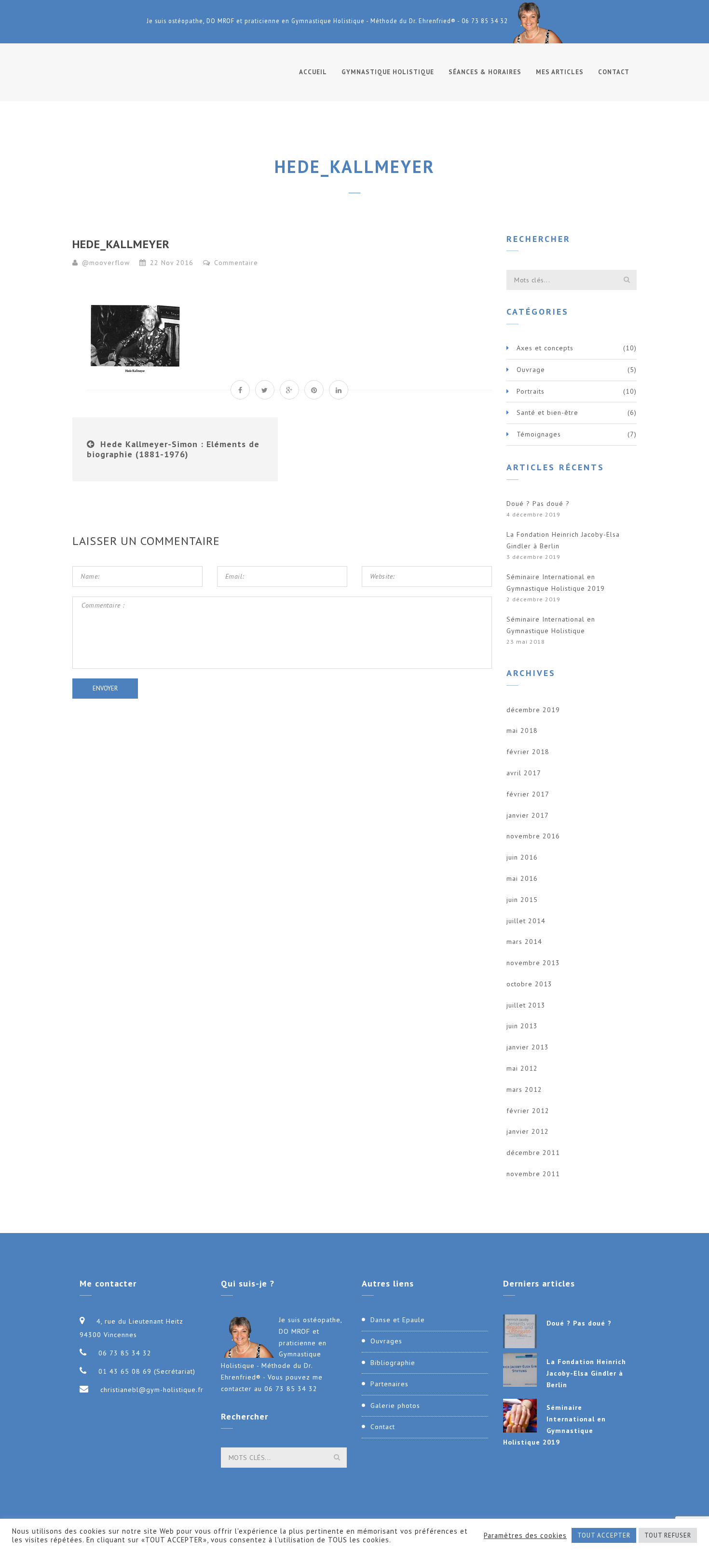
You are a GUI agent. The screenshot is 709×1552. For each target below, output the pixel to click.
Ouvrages (386, 1341)
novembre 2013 (533, 962)
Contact (613, 72)
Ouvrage (531, 369)
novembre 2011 (533, 1173)
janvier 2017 (527, 815)
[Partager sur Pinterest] (314, 389)
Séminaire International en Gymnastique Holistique (550, 625)
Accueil (313, 72)
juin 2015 (522, 899)
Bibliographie (392, 1362)
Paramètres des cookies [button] (525, 1535)
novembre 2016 (533, 836)
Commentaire (235, 262)
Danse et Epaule (397, 1319)
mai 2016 (522, 878)
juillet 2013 (525, 1005)
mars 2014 (524, 941)
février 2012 (527, 1110)
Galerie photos (395, 1405)
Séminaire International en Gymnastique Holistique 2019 (555, 582)
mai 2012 (522, 1068)
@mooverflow (106, 262)
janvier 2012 (527, 1131)
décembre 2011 (533, 1152)
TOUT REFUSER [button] (667, 1535)
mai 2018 (522, 730)
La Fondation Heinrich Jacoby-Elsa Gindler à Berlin (563, 540)
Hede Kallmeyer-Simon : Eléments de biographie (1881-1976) (173, 449)
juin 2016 (522, 857)
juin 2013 (522, 1025)
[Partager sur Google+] (289, 389)
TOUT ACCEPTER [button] (603, 1535)
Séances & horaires (485, 72)
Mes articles (560, 72)
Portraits (531, 391)
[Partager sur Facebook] (240, 389)
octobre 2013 (529, 984)
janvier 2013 (527, 1047)
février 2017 (527, 794)
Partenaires (389, 1384)
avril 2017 (523, 773)
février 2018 (527, 751)
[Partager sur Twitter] (264, 389)
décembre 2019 (533, 709)
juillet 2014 (525, 920)
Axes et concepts (545, 348)
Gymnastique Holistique (387, 72)
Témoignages (539, 434)
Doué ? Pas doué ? (538, 503)
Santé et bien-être (547, 412)
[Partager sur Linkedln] (338, 389)
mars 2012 (524, 1089)
